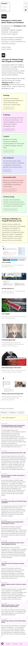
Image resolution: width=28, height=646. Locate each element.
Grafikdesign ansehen (9, 129)
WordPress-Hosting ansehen (10, 209)
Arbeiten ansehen (6, 49)
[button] (25, 9)
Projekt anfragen (6, 47)
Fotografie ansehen (8, 151)
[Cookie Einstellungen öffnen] (2, 644)
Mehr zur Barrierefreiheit (9, 190)
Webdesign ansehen (8, 108)
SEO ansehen (7, 170)
